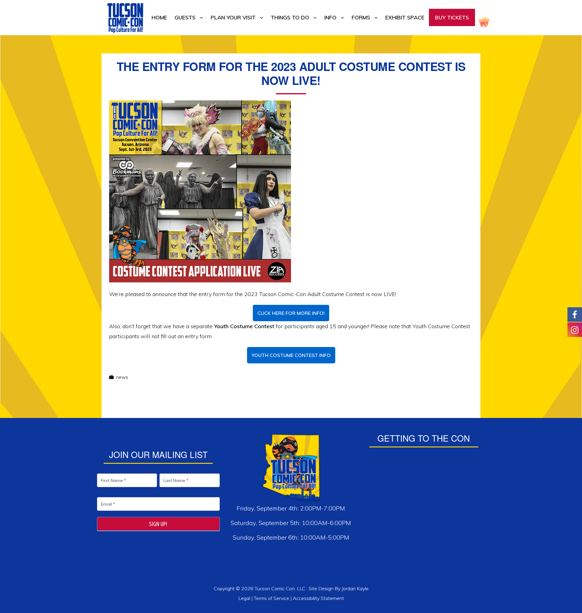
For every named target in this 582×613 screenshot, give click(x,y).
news (122, 377)
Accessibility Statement (318, 598)
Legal (244, 598)
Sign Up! (158, 523)
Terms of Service (271, 598)
